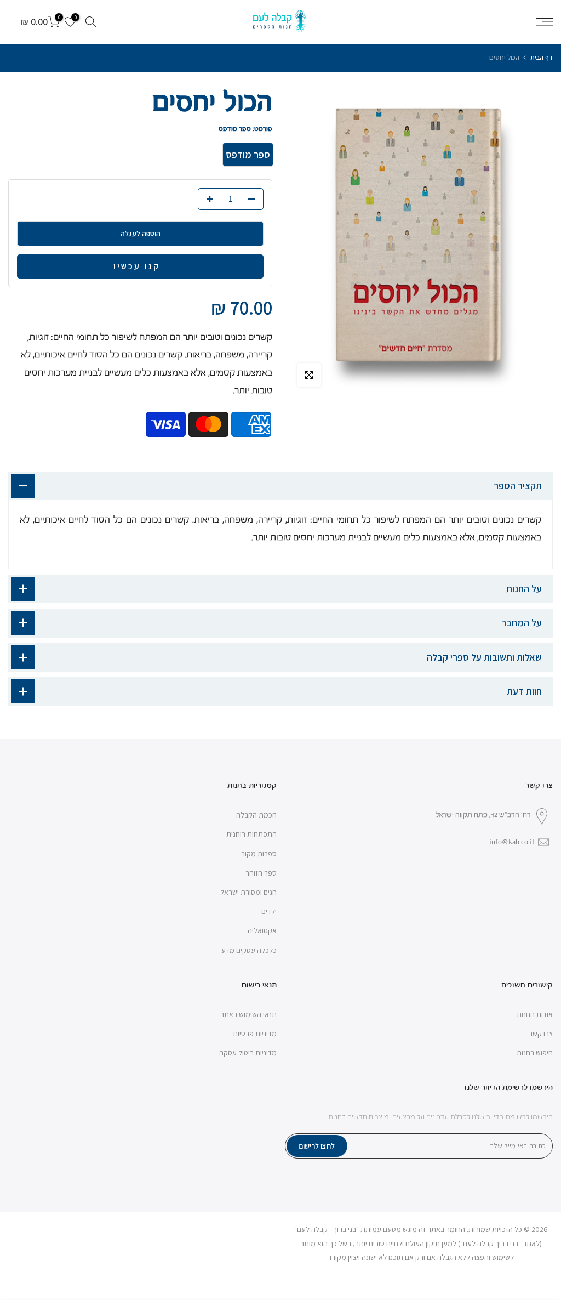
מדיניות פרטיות (255, 1033)
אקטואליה (262, 930)
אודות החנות (535, 1014)
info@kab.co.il (511, 842)
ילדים (269, 911)
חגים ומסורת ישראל (248, 892)
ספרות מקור (259, 854)
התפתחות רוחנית (251, 834)
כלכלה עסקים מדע (249, 950)
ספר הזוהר (261, 873)
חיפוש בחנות (535, 1053)
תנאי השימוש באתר (248, 1014)
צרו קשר (541, 1033)
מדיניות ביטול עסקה (248, 1053)
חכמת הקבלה (256, 815)
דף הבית (541, 57)
